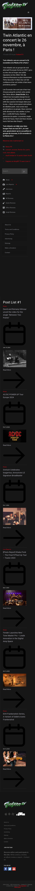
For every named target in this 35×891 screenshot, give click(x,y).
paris (28, 150)
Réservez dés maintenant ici (13, 141)
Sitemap (7, 243)
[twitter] (9, 870)
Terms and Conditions (12, 229)
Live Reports (10, 184)
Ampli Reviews (10, 212)
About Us (8, 225)
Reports (8, 194)
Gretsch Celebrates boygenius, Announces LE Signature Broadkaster (14, 473)
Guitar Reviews (10, 203)
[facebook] (5, 870)
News (8, 180)
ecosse (14, 150)
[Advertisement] (17, 278)
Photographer (22, 886)
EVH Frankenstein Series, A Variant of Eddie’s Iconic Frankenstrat (14, 717)
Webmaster (17, 887)
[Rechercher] (24, 171)
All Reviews (9, 198)
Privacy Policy (9, 234)
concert (8, 150)
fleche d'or (21, 150)
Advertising (8, 239)
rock (4, 153)
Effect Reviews (10, 208)
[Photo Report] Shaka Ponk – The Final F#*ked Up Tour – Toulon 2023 (15, 555)
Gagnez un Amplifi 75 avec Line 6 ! (18, 161)
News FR (9, 147)
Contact (7, 252)
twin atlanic (11, 153)
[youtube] (14, 870)
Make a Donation (10, 248)
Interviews (9, 189)
